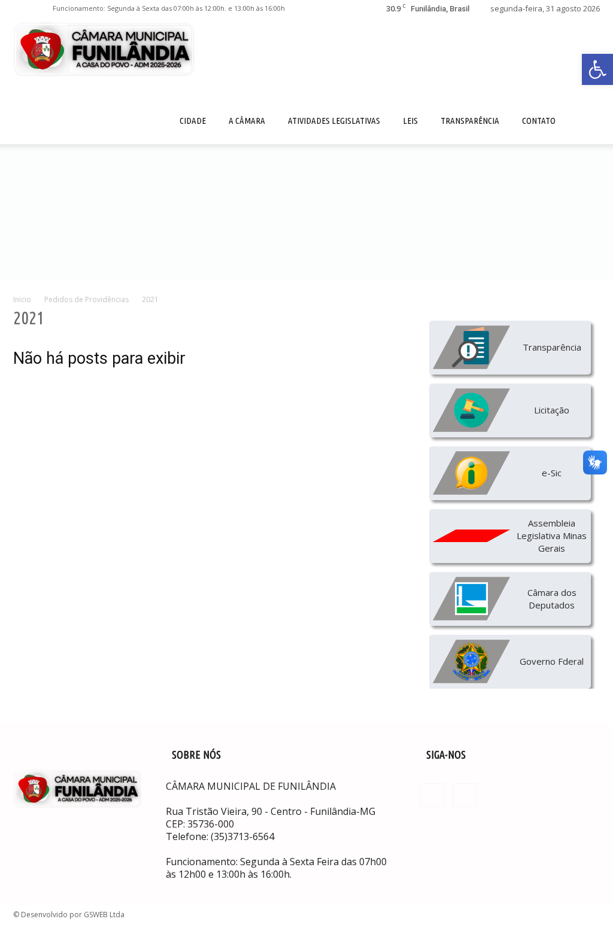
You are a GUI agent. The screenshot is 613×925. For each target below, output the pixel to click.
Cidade (193, 120)
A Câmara (247, 120)
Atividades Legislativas (334, 120)
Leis (410, 120)
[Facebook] (22, 8)
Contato (539, 120)
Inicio (22, 299)
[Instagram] (42, 8)
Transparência (470, 120)
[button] (597, 69)
